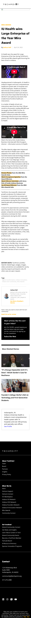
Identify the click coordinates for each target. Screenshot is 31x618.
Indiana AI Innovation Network (12, 508)
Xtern (4, 488)
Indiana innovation (21, 280)
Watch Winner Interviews (10, 181)
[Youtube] (16, 599)
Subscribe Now (10, 336)
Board (4, 466)
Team (4, 463)
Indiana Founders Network (10, 505)
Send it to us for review (8, 314)
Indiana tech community (9, 281)
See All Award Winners (9, 185)
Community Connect (9, 513)
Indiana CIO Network (8, 499)
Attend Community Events (10, 535)
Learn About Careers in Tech (11, 533)
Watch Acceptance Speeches (11, 177)
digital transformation (8, 280)
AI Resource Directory (9, 543)
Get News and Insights (9, 530)
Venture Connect (7, 494)
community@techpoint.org (12, 576)
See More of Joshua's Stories (16, 302)
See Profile (8, 426)
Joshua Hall (7, 47)
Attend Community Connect (11, 527)
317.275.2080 (7, 580)
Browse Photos (6, 173)
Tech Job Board (7, 541)
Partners (5, 469)
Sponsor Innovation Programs (12, 546)
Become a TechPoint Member (11, 538)
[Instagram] (7, 599)
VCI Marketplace (7, 497)
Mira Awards (6, 25)
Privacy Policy (6, 474)
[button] (16, 4)
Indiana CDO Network (9, 502)
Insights (4, 472)
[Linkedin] (3, 599)
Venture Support (7, 491)
